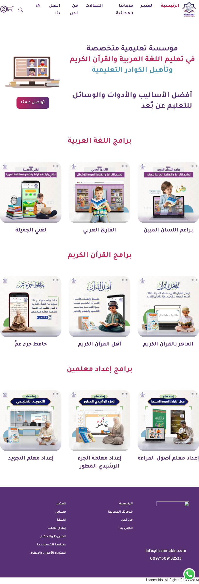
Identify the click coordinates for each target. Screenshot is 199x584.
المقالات (94, 6)
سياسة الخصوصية (51, 545)
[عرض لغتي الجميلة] (30, 192)
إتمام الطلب (57, 528)
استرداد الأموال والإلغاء (48, 553)
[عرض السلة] (10, 8)
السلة (61, 520)
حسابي (60, 512)
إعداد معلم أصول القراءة (168, 458)
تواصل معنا (33, 102)
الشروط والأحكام (53, 536)
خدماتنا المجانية (124, 10)
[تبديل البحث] (21, 10)
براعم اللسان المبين (168, 230)
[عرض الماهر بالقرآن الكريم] (168, 307)
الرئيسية (170, 6)
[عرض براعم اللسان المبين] (168, 192)
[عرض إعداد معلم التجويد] (30, 421)
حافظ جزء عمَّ (31, 344)
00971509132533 (166, 559)
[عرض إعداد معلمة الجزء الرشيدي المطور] (99, 421)
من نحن (74, 10)
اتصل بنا (54, 10)
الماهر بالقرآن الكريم (168, 344)
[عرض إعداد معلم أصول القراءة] (168, 421)
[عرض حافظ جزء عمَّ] (30, 307)
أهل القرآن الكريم (99, 344)
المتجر (147, 6)
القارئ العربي (99, 230)
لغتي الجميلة (30, 230)
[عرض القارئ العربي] (99, 192)
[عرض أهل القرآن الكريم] (99, 307)
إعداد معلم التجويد (31, 458)
